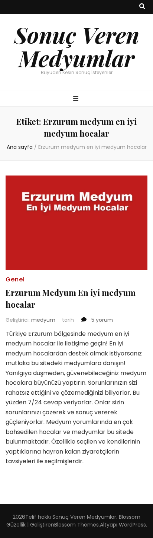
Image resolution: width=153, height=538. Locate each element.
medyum (43, 320)
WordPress (132, 524)
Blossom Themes (76, 524)
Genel (15, 279)
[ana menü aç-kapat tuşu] (76, 99)
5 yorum (101, 320)
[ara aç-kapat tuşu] (142, 7)
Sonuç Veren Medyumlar (76, 46)
